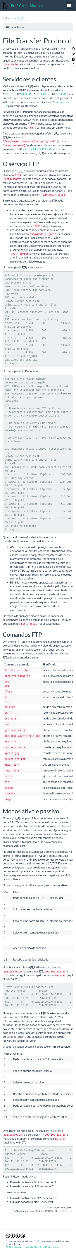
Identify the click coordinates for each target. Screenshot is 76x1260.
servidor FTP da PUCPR (37, 149)
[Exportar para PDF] (73, 58)
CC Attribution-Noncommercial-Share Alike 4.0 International (32, 1247)
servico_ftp (19, 18)
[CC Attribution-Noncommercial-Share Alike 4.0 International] (15, 1235)
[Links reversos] (73, 53)
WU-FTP (25, 94)
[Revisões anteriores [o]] (73, 48)
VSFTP (10, 94)
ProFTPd (42, 94)
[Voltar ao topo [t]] (73, 64)
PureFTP (60, 94)
